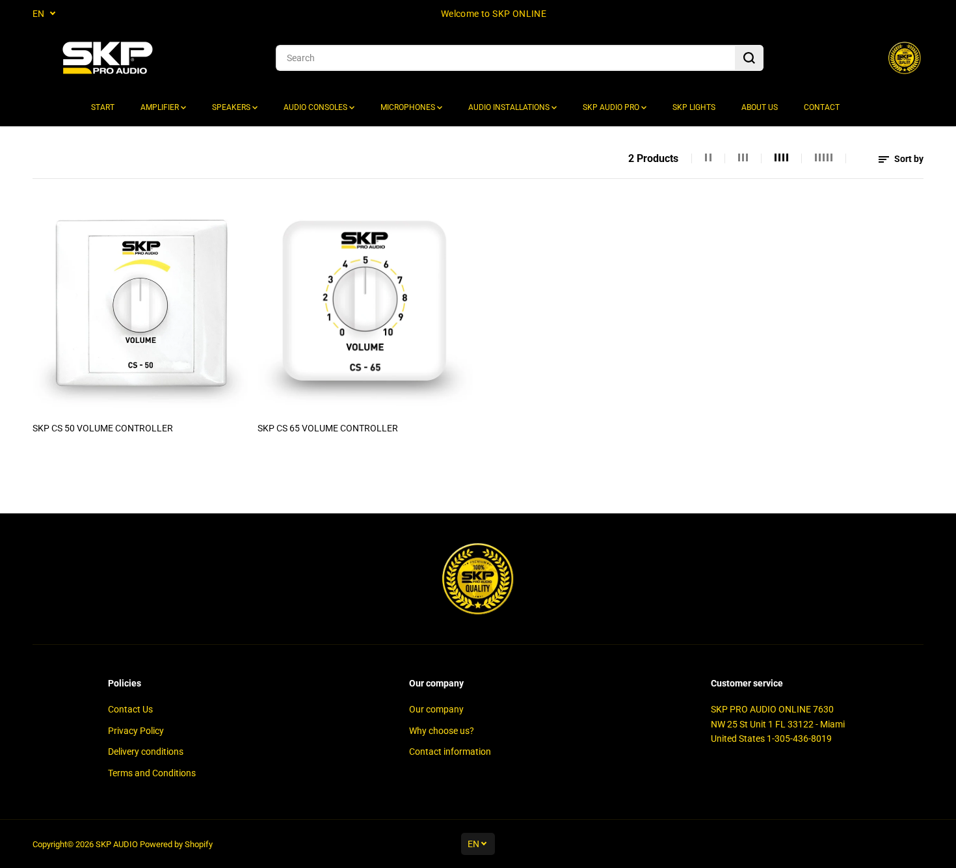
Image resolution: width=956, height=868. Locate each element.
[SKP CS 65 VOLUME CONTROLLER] (365, 306)
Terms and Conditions (152, 773)
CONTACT (822, 107)
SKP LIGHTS (693, 107)
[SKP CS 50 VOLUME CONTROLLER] (140, 306)
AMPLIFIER (160, 107)
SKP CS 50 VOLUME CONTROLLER (103, 428)
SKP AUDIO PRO (612, 107)
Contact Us (130, 709)
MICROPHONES (408, 107)
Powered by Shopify (176, 844)
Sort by (907, 159)
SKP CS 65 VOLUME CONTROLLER (328, 428)
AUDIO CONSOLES (316, 107)
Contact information (450, 751)
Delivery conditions (145, 751)
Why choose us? (441, 731)
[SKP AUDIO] (107, 58)
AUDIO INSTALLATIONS (509, 107)
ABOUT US (759, 107)
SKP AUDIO (117, 844)
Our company (436, 709)
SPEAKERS (232, 107)
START (102, 107)
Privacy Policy (136, 731)
